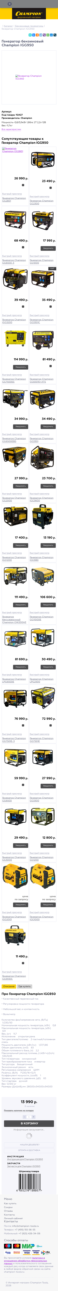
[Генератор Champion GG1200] (43, 817)
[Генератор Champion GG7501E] (43, 698)
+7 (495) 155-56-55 (25, 1230)
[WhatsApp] (47, 35)
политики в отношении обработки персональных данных (25, 1261)
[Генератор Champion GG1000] (43, 220)
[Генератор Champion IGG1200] (15, 517)
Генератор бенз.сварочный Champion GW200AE (14, 619)
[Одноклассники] (37, 35)
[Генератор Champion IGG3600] (43, 457)
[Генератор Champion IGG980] (43, 517)
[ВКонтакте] (33, 35)
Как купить (10, 1203)
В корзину (29, 1123)
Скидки (8, 1207)
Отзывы (8, 1211)
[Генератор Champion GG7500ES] (15, 339)
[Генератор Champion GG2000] (15, 457)
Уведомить (48, 248)
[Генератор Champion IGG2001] (15, 876)
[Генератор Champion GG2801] (15, 159)
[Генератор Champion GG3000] (15, 817)
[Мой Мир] (51, 35)
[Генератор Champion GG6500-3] (15, 220)
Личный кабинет (13, 1218)
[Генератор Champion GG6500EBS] (15, 398)
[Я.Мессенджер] (30, 35)
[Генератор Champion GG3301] (43, 398)
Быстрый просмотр (12, 194)
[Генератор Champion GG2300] (43, 160)
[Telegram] (40, 35)
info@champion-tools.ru (25, 1226)
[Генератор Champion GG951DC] (15, 936)
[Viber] (44, 35)
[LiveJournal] (54, 35)
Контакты (9, 1215)
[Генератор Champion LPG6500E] (15, 639)
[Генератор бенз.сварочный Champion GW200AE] (15, 576)
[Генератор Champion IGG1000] (43, 876)
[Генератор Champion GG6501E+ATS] (43, 339)
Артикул (6, 112)
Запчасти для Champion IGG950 (23, 1166)
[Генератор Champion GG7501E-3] (15, 698)
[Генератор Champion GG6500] (15, 757)
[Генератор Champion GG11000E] (43, 576)
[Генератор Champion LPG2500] (43, 639)
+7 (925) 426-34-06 (29, 1233)
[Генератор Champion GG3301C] (43, 279)
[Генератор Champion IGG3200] (15, 279)
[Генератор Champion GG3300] (43, 757)
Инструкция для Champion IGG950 (25, 1159)
